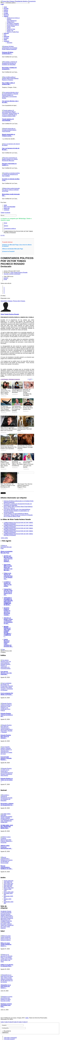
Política (6, 10)
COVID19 (3, 912)
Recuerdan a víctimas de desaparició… (9, 68)
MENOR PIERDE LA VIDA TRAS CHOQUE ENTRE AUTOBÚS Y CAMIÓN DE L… (7, 631)
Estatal (6, 12)
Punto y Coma (11, 26)
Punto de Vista (11, 29)
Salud (5, 39)
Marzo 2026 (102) (9, 887)
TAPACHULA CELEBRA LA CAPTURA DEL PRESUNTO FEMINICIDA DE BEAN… (8, 601)
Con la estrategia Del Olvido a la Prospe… (7, 694)
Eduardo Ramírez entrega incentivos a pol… (7, 715)
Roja (5, 35)
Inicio (5, 7)
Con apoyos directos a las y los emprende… (6, 673)
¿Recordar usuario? (9, 1039)
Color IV (16, 1022)
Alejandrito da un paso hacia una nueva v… (6, 986)
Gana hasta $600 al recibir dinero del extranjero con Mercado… (8, 567)
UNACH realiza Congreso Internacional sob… (6, 847)
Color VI (25, 1022)
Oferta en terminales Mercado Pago (12, 248)
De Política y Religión (13, 23)
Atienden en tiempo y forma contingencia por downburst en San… (8, 620)
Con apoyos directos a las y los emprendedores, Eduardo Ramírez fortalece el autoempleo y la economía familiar (17, 511)
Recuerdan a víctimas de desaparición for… (7, 804)
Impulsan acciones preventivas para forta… (6, 1005)
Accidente (3, 911)
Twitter (2, 212)
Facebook (7, 212)
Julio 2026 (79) (8, 882)
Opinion (6, 16)
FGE (2, 916)
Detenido (8, 912)
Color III (11, 1022)
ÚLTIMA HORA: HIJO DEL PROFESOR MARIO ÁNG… (7, 827)
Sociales (6, 38)
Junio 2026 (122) (8, 883)
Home (5, 223)
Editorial (6, 33)
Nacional (6, 15)
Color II (7, 1022)
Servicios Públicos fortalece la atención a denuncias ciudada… (7, 611)
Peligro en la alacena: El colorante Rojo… (7, 965)
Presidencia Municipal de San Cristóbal (7, 920)
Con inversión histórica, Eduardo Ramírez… (6, 758)
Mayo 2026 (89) (8, 885)
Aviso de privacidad (9, 207)
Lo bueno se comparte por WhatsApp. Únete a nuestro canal (16, 219)
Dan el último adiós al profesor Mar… (8, 83)
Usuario (4, 1025)
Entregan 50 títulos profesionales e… (7, 53)
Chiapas (8, 911)
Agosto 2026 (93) (8, 880)
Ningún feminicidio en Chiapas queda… (8, 135)
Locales (6, 13)
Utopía (9, 27)
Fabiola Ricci (8, 915)
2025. (27, 1017)
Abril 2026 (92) (8, 886)
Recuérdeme (7, 1031)
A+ (1, 235)
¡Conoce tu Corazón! (8, 251)
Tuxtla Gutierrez (5, 927)
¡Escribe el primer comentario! (12, 274)
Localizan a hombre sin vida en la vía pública (7, 584)
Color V (20, 1022)
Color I (2, 1022)
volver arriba (4, 538)
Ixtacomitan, (4, 301)
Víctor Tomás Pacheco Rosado (18, 272)
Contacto (6, 41)
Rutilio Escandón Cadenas (6, 923)
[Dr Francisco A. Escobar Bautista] (3, 649)
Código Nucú (10, 22)
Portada (6, 8)
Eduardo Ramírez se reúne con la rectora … (7, 780)
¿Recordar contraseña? (10, 1037)
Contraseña (5, 1028)
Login (2, 4)
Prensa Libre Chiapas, (19, 301)
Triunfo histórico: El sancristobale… (8, 119)
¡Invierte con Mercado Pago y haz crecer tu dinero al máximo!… (8, 558)
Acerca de (6, 208)
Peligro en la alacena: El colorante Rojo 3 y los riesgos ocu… (8, 576)
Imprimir (6, 278)
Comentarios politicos (13, 25)
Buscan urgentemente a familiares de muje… (7, 867)
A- (4, 235)
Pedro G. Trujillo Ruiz (13, 32)
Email (5, 279)
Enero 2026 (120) (8, 892)
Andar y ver (10, 30)
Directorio (9, 42)
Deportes (6, 36)
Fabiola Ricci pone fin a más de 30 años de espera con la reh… (8, 592)
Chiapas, (10, 301)
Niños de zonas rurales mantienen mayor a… (6, 944)
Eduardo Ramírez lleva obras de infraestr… (6, 736)
